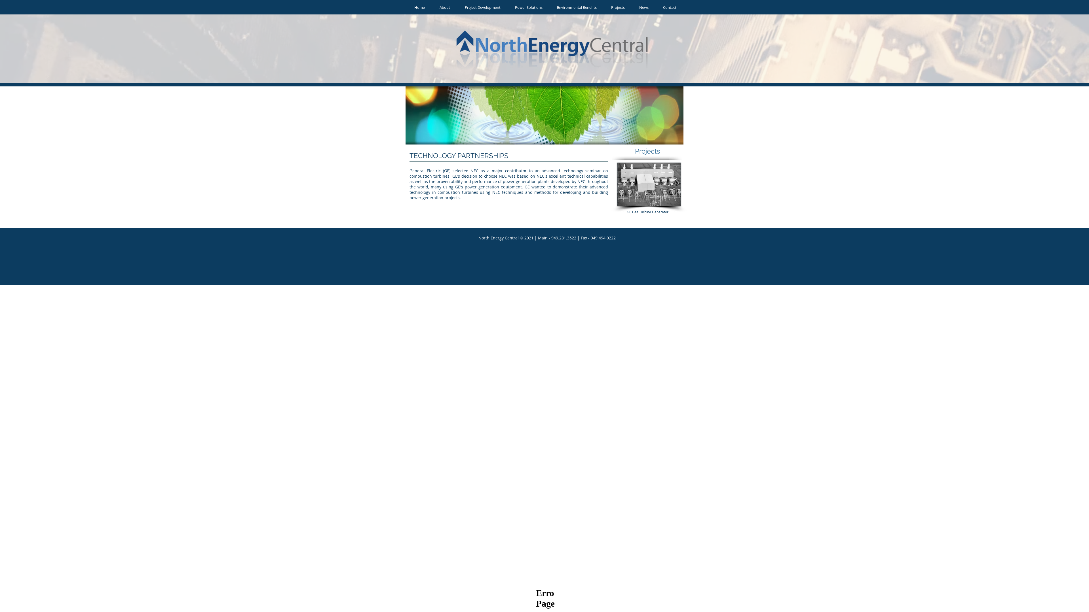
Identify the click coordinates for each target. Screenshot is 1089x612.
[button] (444, 7)
